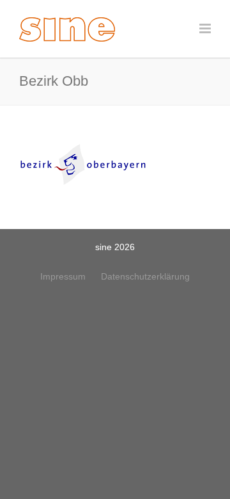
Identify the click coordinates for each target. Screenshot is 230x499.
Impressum (63, 276)
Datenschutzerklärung (145, 276)
